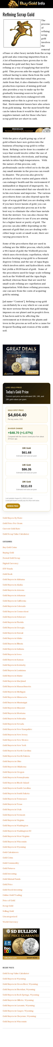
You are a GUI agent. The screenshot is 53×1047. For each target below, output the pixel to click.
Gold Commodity (11, 863)
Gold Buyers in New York (14, 745)
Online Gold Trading (12, 895)
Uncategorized (10, 916)
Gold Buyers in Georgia (13, 627)
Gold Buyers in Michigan (14, 691)
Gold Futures (9, 868)
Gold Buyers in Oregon (13, 772)
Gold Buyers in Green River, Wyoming (20, 984)
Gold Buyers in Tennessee (15, 799)
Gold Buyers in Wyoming (14, 847)
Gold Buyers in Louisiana (14, 670)
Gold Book (7, 574)
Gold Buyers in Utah (12, 809)
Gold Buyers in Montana (14, 713)
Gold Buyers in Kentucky (14, 665)
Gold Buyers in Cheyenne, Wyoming (19, 1016)
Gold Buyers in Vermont (14, 815)
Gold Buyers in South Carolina (17, 788)
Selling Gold (8, 911)
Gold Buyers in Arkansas (14, 595)
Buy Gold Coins (10, 547)
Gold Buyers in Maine (13, 675)
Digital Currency (10, 563)
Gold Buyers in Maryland (14, 681)
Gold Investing (10, 873)
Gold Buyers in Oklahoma (14, 766)
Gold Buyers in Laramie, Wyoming (19, 1005)
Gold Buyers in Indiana (13, 649)
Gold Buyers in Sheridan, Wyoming (19, 989)
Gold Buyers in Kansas (13, 659)
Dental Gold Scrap (11, 558)
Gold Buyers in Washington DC (17, 831)
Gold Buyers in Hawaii (13, 633)
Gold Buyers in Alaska (13, 584)
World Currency (10, 922)
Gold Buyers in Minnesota (15, 697)
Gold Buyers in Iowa (12, 654)
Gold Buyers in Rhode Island (16, 782)
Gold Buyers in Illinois (13, 643)
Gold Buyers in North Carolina (17, 750)
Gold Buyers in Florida (13, 622)
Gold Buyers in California (14, 601)
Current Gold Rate (11, 528)
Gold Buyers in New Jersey (15, 734)
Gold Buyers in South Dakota (16, 793)
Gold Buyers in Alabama (14, 579)
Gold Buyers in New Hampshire (17, 729)
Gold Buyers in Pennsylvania (16, 777)
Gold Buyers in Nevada (13, 724)
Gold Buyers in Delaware (14, 617)
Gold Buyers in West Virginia (16, 836)
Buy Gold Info (26, 4)
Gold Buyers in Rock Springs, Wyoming (21, 994)
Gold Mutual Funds (11, 879)
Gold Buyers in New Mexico (15, 740)
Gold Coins (8, 857)
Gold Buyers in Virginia (13, 820)
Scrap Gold (8, 906)
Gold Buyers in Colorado (14, 606)
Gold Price (8, 884)
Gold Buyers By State (12, 518)
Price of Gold (9, 900)
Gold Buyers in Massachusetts (17, 686)
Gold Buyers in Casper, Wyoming (18, 1011)
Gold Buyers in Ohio (12, 761)
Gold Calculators (10, 852)
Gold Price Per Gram (12, 523)
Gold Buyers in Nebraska (14, 718)
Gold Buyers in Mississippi (15, 702)
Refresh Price (12, 506)
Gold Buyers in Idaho (12, 638)
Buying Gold (8, 552)
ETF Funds (8, 568)
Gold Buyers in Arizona (13, 590)
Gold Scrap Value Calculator (16, 534)
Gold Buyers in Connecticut (15, 611)
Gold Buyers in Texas (12, 804)
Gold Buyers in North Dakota (16, 756)
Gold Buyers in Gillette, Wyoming (18, 1000)
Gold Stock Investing (12, 889)
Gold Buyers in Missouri (14, 708)
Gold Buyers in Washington (15, 825)
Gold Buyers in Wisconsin (14, 841)
